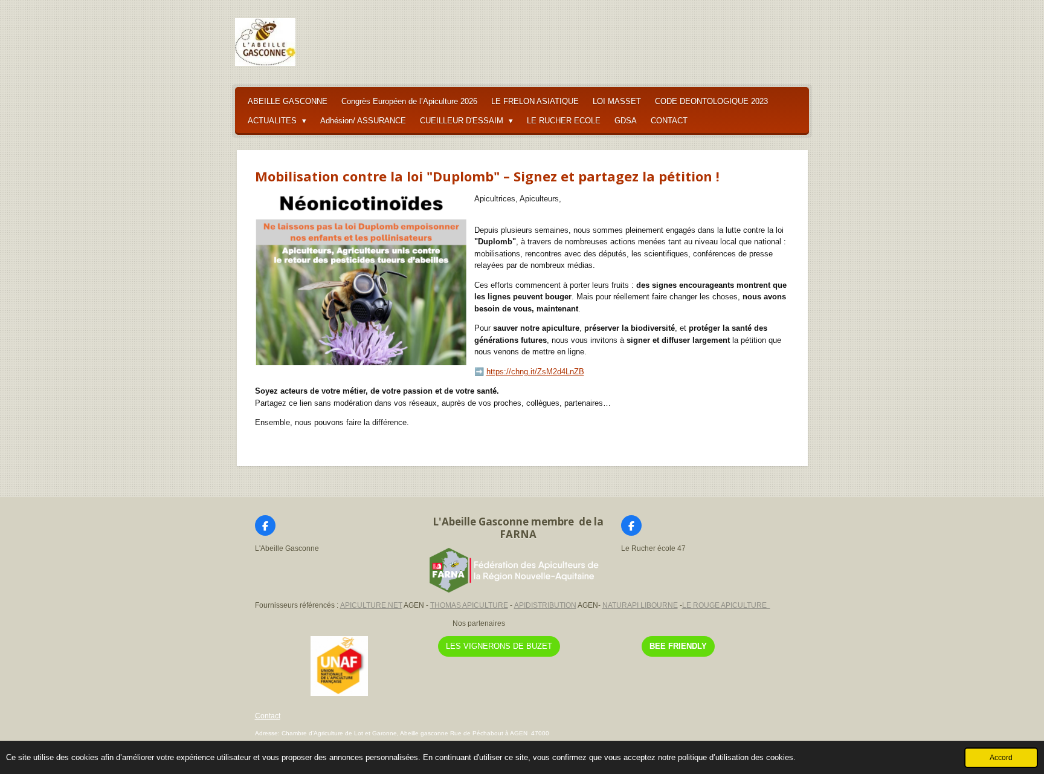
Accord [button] (1001, 757)
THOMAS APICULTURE (469, 605)
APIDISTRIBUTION (545, 605)
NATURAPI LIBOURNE (640, 605)
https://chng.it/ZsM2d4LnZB (535, 371)
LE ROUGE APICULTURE (726, 605)
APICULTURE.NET (371, 605)
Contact (267, 716)
